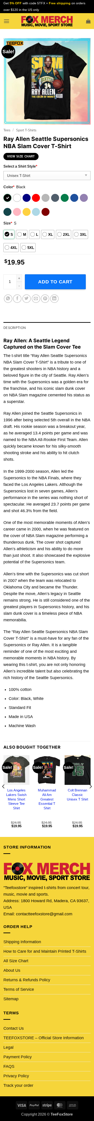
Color (8, 187)
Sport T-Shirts (26, 130)
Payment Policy (17, 1057)
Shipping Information (22, 942)
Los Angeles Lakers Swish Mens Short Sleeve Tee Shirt (16, 799)
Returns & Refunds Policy (26, 980)
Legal (8, 1047)
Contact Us (13, 1028)
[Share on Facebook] (17, 298)
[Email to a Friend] (36, 298)
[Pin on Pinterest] (45, 298)
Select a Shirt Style (20, 166)
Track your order (18, 1085)
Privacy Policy (16, 1076)
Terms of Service (18, 989)
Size (7, 223)
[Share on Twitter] (26, 298)
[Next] (90, 796)
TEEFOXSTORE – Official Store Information (43, 1038)
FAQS (8, 1066)
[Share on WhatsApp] (8, 298)
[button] (6, 21)
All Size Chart (15, 961)
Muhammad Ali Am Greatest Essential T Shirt (47, 799)
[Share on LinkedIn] (54, 298)
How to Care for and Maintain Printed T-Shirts (44, 951)
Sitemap (10, 999)
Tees (6, 130)
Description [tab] (14, 328)
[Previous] (3, 796)
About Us (11, 970)
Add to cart (55, 281)
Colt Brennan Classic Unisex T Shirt (77, 794)
